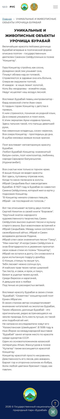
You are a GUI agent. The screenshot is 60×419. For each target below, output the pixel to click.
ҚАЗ (4, 6)
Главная (7, 19)
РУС (12, 6)
